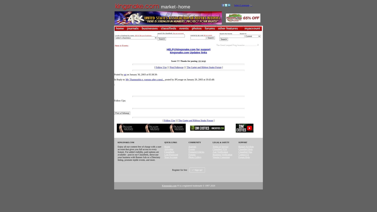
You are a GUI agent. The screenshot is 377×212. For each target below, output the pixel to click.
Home (167, 146)
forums (210, 28)
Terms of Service (220, 146)
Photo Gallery (194, 157)
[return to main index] (137, 9)
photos (197, 28)
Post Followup (176, 67)
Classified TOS (220, 149)
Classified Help (245, 149)
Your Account (170, 157)
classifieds (168, 28)
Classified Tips (245, 152)
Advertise (168, 149)
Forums (192, 154)
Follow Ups (161, 67)
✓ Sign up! (197, 170)
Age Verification (220, 152)
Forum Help (244, 157)
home (120, 28)
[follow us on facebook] (223, 5)
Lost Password (171, 154)
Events (191, 149)
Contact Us (243, 154)
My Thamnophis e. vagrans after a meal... (145, 79)
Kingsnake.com (169, 185)
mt (125, 74)
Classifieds (169, 152)
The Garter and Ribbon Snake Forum (204, 67)
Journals (192, 146)
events (184, 28)
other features (228, 28)
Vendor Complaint (221, 157)
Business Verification (222, 154)
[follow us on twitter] (226, 5)
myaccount (252, 28)
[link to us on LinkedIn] (229, 5)
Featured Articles (196, 152)
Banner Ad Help (246, 146)
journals (133, 28)
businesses (150, 28)
